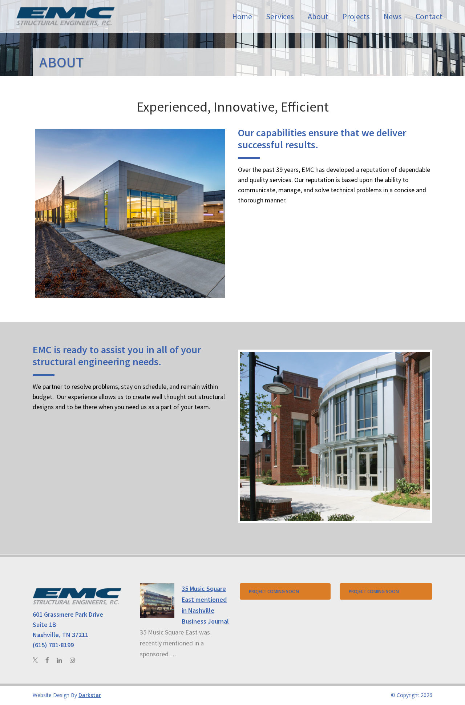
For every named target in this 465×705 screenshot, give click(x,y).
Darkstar (89, 695)
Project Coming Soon (274, 591)
